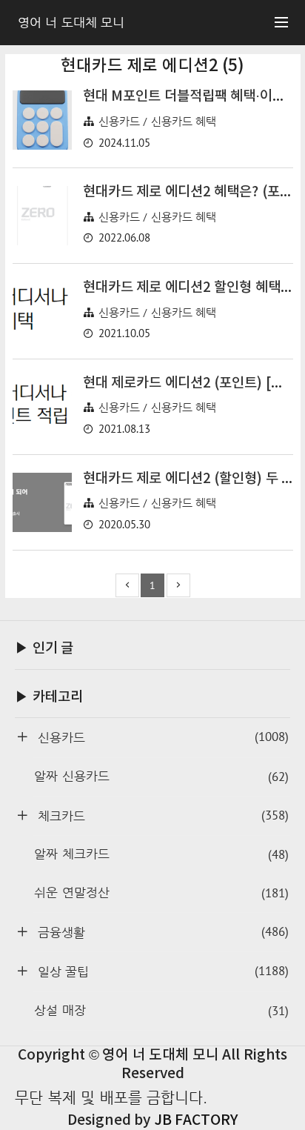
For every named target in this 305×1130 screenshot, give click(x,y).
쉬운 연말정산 (161, 893)
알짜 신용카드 (161, 776)
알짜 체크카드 (161, 854)
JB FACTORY (196, 1120)
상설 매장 (161, 1011)
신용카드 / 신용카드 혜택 (157, 121)
